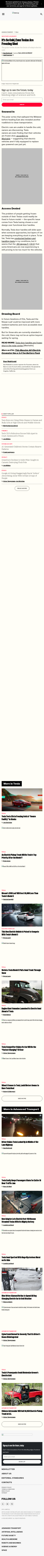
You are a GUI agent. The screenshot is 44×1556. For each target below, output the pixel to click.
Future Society (7, 444)
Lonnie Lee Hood (8, 1225)
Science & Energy (9, 1547)
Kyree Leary (7, 938)
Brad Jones (6, 861)
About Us (6, 1474)
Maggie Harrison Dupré (10, 426)
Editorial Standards (13, 1478)
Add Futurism (7, 55)
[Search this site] (41, 14)
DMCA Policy (6, 1491)
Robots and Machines (11, 1543)
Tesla (16, 32)
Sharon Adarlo (7, 1302)
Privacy (4, 457)
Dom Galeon (7, 1014)
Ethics (4, 417)
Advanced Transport (7, 32)
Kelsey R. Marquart (9, 1091)
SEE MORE (22, 1098)
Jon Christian (20, 481)
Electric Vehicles (8, 928)
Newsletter (8, 1469)
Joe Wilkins (7, 439)
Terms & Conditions (8, 1489)
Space (4, 1550)
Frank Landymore (8, 452)
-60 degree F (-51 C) (25, 244)
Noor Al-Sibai (7, 1186)
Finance (4, 430)
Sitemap (4, 1493)
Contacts (7, 1482)
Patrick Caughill (8, 899)
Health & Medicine (9, 1539)
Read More (22, 488)
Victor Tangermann (9, 481)
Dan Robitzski (7, 53)
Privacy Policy (27, 2)
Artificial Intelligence (12, 1532)
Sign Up (22, 104)
